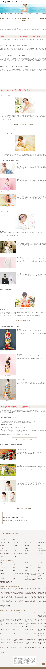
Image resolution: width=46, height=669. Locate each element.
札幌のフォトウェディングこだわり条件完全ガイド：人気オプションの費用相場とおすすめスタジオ (30, 589)
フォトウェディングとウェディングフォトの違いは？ (6, 624)
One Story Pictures (28, 539)
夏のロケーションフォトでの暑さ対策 (30, 647)
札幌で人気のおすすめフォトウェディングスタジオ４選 (14, 2)
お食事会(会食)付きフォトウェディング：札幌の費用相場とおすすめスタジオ (18, 603)
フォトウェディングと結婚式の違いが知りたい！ (18, 624)
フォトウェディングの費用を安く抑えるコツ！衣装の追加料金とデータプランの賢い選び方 (18, 589)
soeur (26, 553)
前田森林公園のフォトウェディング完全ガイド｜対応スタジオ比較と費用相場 (30, 574)
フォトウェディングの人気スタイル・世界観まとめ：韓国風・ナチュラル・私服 (18, 620)
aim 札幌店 (2, 545)
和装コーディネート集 (16, 629)
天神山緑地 (2, 573)
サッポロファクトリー (16, 576)
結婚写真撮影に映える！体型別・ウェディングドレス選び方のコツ (24, 125)
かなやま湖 (14, 565)
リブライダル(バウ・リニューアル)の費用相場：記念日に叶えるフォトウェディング (30, 597)
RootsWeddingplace (3, 539)
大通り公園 (2, 578)
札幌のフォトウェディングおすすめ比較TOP (24, 508)
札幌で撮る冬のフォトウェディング (18, 642)
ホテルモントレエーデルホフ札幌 (17, 542)
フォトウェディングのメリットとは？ (5, 626)
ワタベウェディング (15, 550)
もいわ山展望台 (2, 567)
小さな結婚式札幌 (27, 545)
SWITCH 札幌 (27, 548)
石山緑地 (14, 570)
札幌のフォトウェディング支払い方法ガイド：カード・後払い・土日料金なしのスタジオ (6, 589)
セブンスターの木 (2, 565)
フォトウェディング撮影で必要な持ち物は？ (6, 633)
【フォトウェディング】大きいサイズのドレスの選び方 (18, 648)
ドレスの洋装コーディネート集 (4, 629)
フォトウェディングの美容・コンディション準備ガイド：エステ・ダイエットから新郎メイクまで (18, 613)
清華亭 (14, 578)
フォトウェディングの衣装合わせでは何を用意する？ (24, 439)
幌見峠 (26, 570)
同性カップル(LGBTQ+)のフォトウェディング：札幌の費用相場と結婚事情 (6, 603)
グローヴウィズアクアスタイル (17, 540)
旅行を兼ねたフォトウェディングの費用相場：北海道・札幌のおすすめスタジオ (18, 597)
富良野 (1, 562)
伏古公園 (26, 576)
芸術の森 (26, 567)
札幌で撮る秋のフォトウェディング (5, 642)
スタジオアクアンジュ (3, 550)
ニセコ (1, 564)
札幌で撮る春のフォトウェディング (30, 639)
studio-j (1, 540)
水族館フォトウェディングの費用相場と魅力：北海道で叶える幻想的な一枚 (30, 603)
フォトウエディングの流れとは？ (30, 629)
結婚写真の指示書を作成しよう (29, 626)
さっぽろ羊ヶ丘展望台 (28, 565)
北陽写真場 (14, 539)
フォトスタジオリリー (28, 551)
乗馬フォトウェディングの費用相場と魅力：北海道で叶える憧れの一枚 (18, 601)
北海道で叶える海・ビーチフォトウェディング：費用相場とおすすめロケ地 (6, 606)
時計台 (14, 567)
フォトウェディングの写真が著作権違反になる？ (18, 633)
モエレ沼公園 (2, 576)
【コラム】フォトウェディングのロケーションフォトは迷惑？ (6, 613)
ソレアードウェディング (28, 542)
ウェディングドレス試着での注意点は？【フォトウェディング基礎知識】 (18, 645)
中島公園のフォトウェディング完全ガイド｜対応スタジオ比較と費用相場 (30, 579)
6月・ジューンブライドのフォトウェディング (6, 648)
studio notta (14, 556)
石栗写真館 (2, 551)
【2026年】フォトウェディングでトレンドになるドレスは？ (30, 634)
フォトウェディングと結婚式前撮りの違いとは (30, 624)
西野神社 (1, 570)
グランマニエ (2, 556)
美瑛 (13, 562)
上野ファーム (27, 564)
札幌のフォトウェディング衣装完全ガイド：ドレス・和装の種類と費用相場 (6, 593)
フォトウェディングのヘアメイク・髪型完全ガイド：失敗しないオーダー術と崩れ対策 (30, 620)
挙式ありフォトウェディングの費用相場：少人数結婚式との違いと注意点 (18, 593)
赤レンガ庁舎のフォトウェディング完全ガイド (18, 574)
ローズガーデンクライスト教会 (17, 553)
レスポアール (2, 548)
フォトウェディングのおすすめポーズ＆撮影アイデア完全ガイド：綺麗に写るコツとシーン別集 (30, 613)
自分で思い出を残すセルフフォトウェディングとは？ (30, 637)
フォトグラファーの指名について (17, 636)
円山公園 (26, 562)
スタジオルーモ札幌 (15, 545)
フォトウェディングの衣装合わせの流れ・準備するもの (5, 645)
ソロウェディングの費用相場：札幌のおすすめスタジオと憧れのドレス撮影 (30, 601)
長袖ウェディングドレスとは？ (4, 636)
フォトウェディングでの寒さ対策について (6, 640)
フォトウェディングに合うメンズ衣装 (18, 626)
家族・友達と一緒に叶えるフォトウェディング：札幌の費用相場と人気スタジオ (6, 601)
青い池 (14, 564)
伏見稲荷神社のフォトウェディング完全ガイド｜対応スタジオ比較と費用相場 (6, 582)
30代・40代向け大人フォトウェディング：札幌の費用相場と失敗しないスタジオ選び (30, 593)
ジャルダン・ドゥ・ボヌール (4, 542)
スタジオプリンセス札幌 (16, 548)
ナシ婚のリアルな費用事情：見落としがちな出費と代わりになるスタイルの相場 (6, 597)
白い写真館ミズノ (27, 550)
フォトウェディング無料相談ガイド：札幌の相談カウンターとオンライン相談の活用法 (6, 620)
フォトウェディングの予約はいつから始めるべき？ (30, 643)
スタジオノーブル (15, 551)
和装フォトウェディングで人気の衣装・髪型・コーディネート (24, 320)
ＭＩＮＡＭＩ (27, 540)
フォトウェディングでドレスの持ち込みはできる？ (30, 645)
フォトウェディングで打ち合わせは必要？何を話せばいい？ (18, 640)
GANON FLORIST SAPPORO (4, 553)
